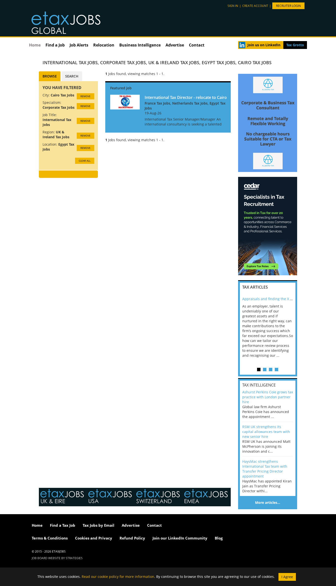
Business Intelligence (140, 45)
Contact (196, 45)
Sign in (233, 6)
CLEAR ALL (85, 160)
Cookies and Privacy (93, 538)
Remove (85, 96)
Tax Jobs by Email (98, 525)
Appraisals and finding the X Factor (271, 298)
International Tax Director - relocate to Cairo (186, 97)
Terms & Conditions (50, 538)
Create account (255, 6)
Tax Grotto (295, 45)
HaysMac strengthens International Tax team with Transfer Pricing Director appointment (264, 468)
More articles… (267, 502)
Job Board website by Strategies (57, 558)
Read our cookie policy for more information (118, 576)
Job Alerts (79, 45)
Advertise (175, 45)
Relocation (103, 45)
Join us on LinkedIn (263, 45)
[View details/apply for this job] (125, 101)
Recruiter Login (288, 6)
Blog (219, 538)
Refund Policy (132, 538)
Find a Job (55, 45)
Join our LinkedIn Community (180, 538)
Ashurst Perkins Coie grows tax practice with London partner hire (267, 397)
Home (35, 45)
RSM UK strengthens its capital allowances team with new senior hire (266, 431)
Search (71, 76)
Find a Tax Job (62, 525)
